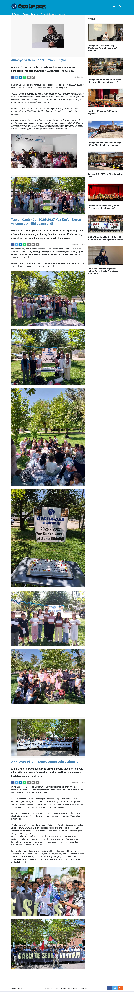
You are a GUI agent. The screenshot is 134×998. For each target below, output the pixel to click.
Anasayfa (48, 988)
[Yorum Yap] (37, 244)
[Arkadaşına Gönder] (29, 77)
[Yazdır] (33, 77)
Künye (56, 988)
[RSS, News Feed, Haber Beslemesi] (120, 988)
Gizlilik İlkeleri (72, 988)
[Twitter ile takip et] (115, 988)
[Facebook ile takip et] (109, 988)
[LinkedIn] (20, 77)
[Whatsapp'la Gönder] (24, 77)
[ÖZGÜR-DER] (28, 6)
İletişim (63, 988)
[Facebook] (12, 77)
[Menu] (114, 6)
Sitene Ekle (83, 988)
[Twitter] (16, 77)
